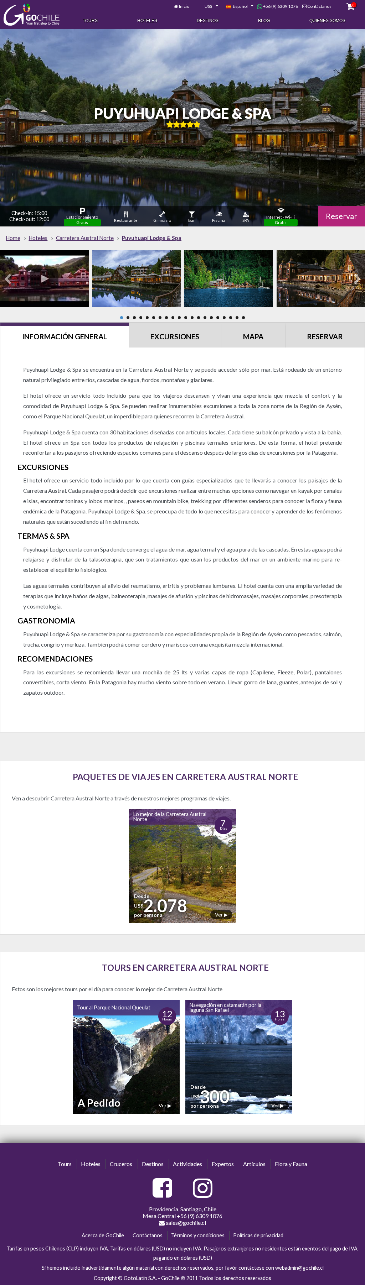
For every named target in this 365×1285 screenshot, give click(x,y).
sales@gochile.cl (185, 1222)
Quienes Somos (327, 20)
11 (185, 317)
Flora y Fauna (291, 1163)
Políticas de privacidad (258, 1235)
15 (211, 317)
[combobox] (207, 6)
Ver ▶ (221, 914)
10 (179, 317)
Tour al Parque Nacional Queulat (113, 1007)
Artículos (254, 1163)
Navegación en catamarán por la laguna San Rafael (225, 1007)
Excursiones (174, 336)
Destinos (208, 20)
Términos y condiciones (198, 1235)
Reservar (341, 216)
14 (205, 317)
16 (217, 317)
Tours (90, 20)
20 (243, 317)
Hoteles (147, 20)
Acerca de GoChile (103, 1235)
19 (237, 317)
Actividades (187, 1163)
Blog (264, 20)
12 (192, 317)
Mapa (253, 336)
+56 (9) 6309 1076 (280, 6)
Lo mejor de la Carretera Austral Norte (169, 816)
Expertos (223, 1163)
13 (198, 317)
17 (224, 317)
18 (230, 317)
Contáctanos (319, 6)
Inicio (184, 6)
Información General (64, 336)
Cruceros (121, 1163)
